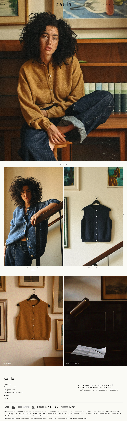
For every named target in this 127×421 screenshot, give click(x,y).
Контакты (7, 384)
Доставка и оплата (10, 387)
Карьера (7, 395)
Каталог (7, 398)
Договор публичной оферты (13, 392)
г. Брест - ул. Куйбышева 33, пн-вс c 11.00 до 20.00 (95, 387)
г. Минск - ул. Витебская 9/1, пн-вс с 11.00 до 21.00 (94, 385)
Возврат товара (9, 390)
